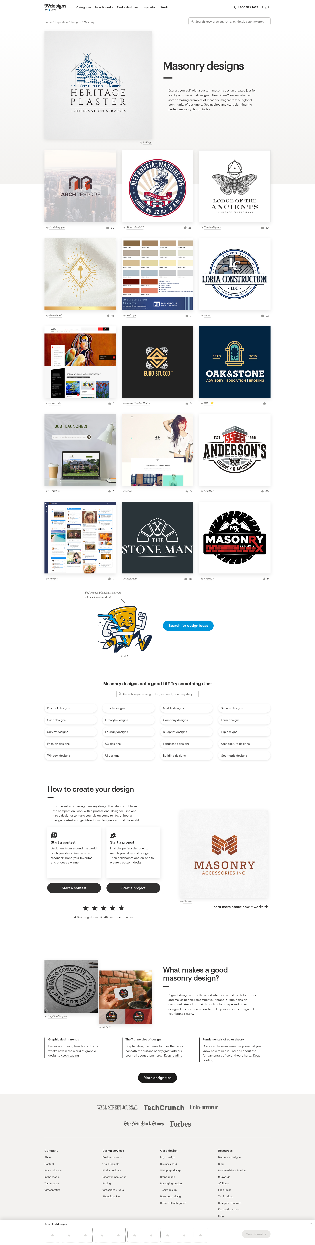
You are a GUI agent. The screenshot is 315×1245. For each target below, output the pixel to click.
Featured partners (229, 1209)
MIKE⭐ (208, 403)
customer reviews (121, 917)
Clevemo (187, 901)
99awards (224, 1176)
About (48, 1157)
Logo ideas (224, 1189)
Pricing (106, 1183)
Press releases (53, 1170)
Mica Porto (55, 403)
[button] (310, 1223)
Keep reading (70, 1055)
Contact (49, 1163)
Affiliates (223, 1183)
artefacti (106, 1027)
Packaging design (171, 1183)
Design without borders (232, 1170)
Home (48, 22)
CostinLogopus (57, 227)
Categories (84, 7)
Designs (76, 22)
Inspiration (149, 7)
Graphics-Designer (57, 1016)
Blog (221, 1163)
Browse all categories (173, 1202)
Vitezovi (53, 578)
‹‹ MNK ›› (54, 490)
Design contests (112, 1157)
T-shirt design (168, 1189)
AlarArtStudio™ (135, 227)
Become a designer (230, 1157)
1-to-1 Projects (110, 1163)
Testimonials (52, 1183)
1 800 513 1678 (248, 7)
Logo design (167, 1157)
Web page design (170, 1170)
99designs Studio (113, 1189)
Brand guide (167, 1176)
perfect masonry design (184, 109)
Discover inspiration (114, 1176)
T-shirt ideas (225, 1196)
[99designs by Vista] (55, 7)
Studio (164, 7)
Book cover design (171, 1196)
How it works (104, 7)
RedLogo (147, 142)
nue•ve (207, 315)
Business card (168, 1163)
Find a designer (127, 7)
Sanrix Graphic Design (138, 403)
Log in (266, 7)
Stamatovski (55, 315)
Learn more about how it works (237, 907)
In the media (52, 1176)
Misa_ (130, 490)
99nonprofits (52, 1189)
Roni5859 (209, 490)
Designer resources (229, 1202)
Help (221, 1215)
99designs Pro (111, 1196)
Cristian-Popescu (212, 227)
